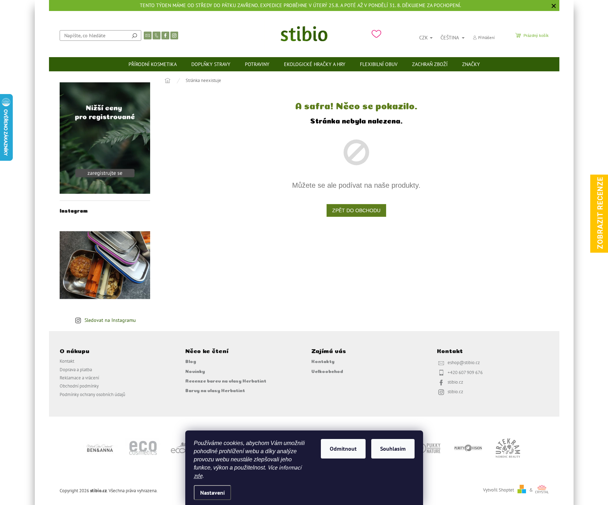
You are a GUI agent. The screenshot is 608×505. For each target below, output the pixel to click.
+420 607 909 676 (465, 372)
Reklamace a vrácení (79, 377)
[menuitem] (152, 64)
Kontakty (322, 361)
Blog (190, 361)
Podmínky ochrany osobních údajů (92, 394)
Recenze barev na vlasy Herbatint (225, 380)
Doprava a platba (76, 369)
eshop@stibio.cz (464, 362)
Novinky (195, 371)
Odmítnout (343, 448)
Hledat (134, 35)
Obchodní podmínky (79, 386)
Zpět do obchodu (356, 210)
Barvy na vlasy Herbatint (215, 390)
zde (198, 475)
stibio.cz (455, 382)
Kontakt (67, 361)
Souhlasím (393, 448)
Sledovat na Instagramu (110, 320)
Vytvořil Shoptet (498, 490)
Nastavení (212, 492)
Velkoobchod (327, 371)
